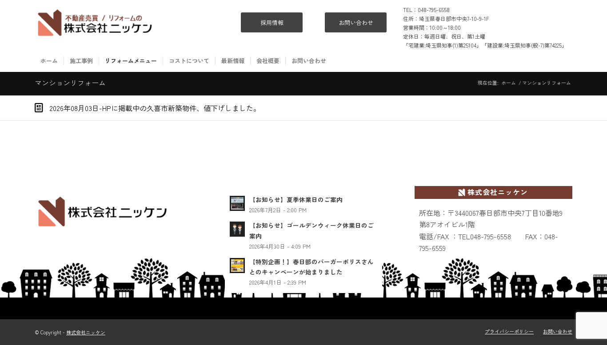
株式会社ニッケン (85, 332)
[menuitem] (49, 61)
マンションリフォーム (70, 82)
